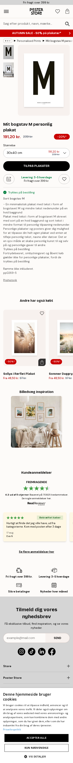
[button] (36, 756)
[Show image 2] (8, 69)
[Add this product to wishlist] (64, 179)
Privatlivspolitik (12, 729)
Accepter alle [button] (36, 738)
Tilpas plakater (36, 166)
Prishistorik (10, 280)
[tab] (57, 11)
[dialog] (36, 725)
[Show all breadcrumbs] (7, 41)
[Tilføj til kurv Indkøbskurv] (42, 362)
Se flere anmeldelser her (36, 551)
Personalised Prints (29, 41)
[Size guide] (8, 179)
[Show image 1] (8, 52)
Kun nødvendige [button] (37, 748)
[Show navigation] (6, 11)
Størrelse (9, 145)
